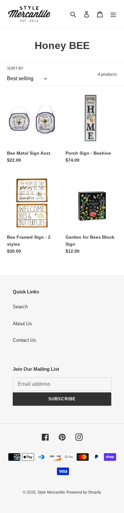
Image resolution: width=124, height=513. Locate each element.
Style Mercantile (51, 492)
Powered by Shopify (83, 492)
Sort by (15, 68)
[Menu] (113, 14)
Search (20, 306)
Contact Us (24, 340)
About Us (22, 323)
